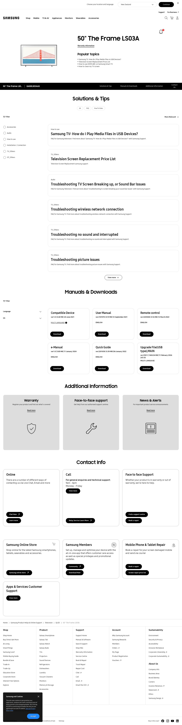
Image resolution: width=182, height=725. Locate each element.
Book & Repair (81, 660)
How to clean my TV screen (89, 66)
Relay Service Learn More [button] (79, 520)
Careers (152, 682)
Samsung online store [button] (17, 573)
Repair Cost (80, 668)
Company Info (154, 669)
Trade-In (6, 664)
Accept (33, 716)
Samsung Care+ (9, 652)
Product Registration (120, 656)
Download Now (74, 573)
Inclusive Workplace (156, 648)
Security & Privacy (156, 640)
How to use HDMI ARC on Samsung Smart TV (96, 64)
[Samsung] (11, 18)
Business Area (154, 674)
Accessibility (153, 644)
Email (78, 681)
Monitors (42, 681)
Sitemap (61, 721)
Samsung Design (155, 698)
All (80, 108)
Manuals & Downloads (128, 86)
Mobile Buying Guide (11, 656)
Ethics (151, 694)
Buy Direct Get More (11, 640)
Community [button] (73, 566)
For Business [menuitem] (172, 12)
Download (57, 334)
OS (4, 318)
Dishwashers (44, 668)
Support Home (81, 635)
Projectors (43, 656)
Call (77, 677)
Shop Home (7, 635)
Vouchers (116, 660)
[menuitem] (28, 18)
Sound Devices (44, 660)
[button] (113, 135)
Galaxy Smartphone (46, 635)
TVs (40, 652)
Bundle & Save (8, 660)
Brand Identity (154, 678)
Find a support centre (137, 514)
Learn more (13, 520)
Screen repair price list (137, 573)
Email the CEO (81, 685)
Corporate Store (9, 677)
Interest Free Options (11, 681)
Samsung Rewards (119, 640)
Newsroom (153, 690)
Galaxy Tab (43, 640)
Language (7, 311)
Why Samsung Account (120, 635)
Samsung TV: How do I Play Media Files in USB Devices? (100, 59)
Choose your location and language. (100, 4)
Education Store (9, 673)
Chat (78, 673)
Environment (153, 635)
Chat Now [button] (13, 514)
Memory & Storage (46, 685)
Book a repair (134, 520)
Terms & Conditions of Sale (46, 721)
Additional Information (154, 86)
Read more (31, 410)
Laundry (42, 673)
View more (73, 491)
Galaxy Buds (44, 648)
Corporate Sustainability (158, 656)
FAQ (87, 108)
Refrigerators (44, 664)
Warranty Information (86, 46)
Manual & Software (83, 640)
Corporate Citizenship (157, 652)
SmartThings (8, 648)
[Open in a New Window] (162, 720)
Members (115, 644)
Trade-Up (6, 668)
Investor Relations (156, 686)
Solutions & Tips (106, 86)
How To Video (98, 108)
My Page (115, 652)
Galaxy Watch (44, 644)
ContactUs (174, 86)
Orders (115, 648)
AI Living (6, 644)
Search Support (81, 644)
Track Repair (80, 664)
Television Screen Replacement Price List (94, 62)
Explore (6, 685)
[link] (161, 32)
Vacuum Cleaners (46, 677)
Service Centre (81, 656)
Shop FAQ (79, 648)
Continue (166, 4)
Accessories (43, 689)
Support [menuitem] (162, 12)
